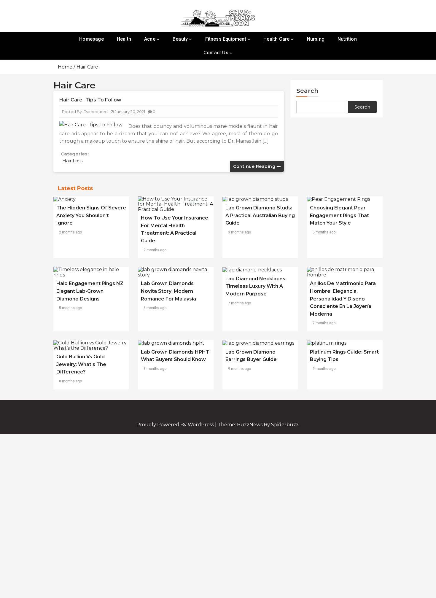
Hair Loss (72, 160)
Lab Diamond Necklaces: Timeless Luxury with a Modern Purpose (256, 286)
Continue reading (255, 166)
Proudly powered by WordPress (175, 424)
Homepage (91, 39)
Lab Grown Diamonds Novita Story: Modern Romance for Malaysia (168, 291)
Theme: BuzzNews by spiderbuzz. (259, 424)
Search (307, 90)
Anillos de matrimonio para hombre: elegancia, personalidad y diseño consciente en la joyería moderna (343, 299)
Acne (149, 39)
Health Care (276, 39)
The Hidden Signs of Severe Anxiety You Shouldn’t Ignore (91, 215)
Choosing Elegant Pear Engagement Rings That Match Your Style (339, 215)
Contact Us (215, 52)
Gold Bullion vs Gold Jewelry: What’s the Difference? (81, 364)
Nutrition (347, 39)
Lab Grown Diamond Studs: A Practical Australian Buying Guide (260, 215)
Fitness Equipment (225, 39)
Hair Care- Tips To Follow (90, 100)
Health (124, 39)
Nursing (315, 39)
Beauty (180, 39)
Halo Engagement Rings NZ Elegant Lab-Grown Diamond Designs (89, 291)
